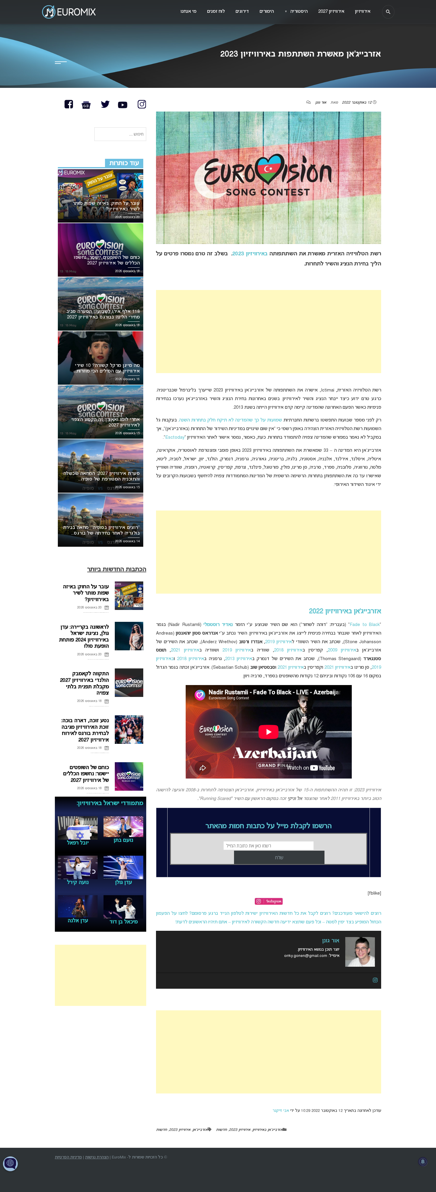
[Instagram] (375, 980)
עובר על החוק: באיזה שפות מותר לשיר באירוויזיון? (86, 593)
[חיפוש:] (120, 134)
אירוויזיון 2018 (288, 650)
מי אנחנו (188, 11)
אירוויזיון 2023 (239, 1130)
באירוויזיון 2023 (250, 254)
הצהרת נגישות (97, 1157)
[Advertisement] (268, 331)
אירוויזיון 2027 (331, 11)
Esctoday (174, 437)
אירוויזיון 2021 (185, 650)
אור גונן (320, 103)
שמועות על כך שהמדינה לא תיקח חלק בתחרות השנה (230, 420)
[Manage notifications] (423, 1161)
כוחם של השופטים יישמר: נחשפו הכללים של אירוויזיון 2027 (86, 774)
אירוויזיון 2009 (342, 650)
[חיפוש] (388, 12)
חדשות (221, 1130)
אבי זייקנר (281, 1111)
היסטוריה (296, 11)
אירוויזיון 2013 (238, 659)
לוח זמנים (216, 11)
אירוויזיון (362, 11)
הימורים (267, 11)
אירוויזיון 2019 (278, 642)
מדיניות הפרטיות (68, 1157)
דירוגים (242, 11)
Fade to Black (365, 624)
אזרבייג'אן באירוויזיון (267, 1130)
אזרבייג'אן (200, 1130)
